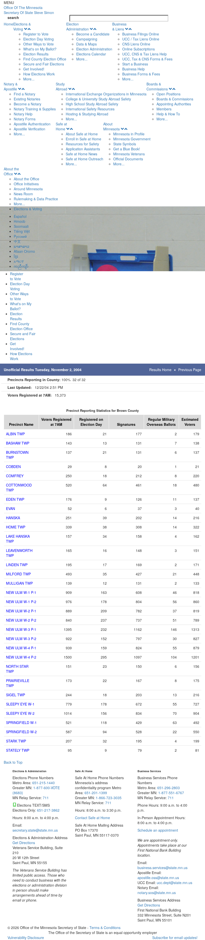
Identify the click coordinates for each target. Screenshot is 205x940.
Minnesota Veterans (129, 153)
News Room (23, 193)
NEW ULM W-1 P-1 (21, 592)
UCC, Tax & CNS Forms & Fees (147, 58)
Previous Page (189, 369)
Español (20, 216)
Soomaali (21, 226)
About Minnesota (111, 126)
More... (28, 78)
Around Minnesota (28, 188)
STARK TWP (16, 740)
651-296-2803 (168, 787)
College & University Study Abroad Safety (98, 98)
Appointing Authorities (173, 103)
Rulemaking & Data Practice (36, 198)
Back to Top (13, 762)
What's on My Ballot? (39, 48)
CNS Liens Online (136, 43)
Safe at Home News (81, 153)
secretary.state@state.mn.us (35, 830)
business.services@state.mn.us (163, 867)
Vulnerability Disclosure (26, 937)
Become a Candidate (93, 33)
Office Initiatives (26, 183)
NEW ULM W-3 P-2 (21, 638)
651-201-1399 (95, 792)
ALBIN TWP (15, 433)
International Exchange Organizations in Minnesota (106, 93)
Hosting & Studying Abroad (87, 113)
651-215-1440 (43, 782)
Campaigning (86, 38)
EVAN (10, 508)
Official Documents (128, 158)
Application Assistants (83, 148)
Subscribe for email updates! (175, 937)
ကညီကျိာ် (21, 266)
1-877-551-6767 (171, 792)
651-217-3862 (48, 810)
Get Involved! (33, 68)
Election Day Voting (38, 38)
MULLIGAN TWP (19, 583)
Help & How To (168, 113)
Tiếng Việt (22, 231)
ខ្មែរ (16, 256)
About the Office (11, 171)
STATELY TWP (17, 750)
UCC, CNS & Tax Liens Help (144, 53)
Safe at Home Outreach (84, 158)
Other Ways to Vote (38, 43)
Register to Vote (35, 33)
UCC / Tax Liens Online (140, 38)
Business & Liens (119, 26)
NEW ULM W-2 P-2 (21, 620)
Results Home (160, 369)
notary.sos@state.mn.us (157, 892)
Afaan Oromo (24, 251)
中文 (17, 241)
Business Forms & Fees (141, 73)
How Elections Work (39, 73)
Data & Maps (86, 43)
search (13, 17)
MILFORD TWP (18, 573)
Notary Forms (25, 118)
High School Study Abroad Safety (92, 103)
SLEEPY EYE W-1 (20, 704)
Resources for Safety (82, 143)
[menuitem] (39, 51)
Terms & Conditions (105, 927)
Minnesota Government (131, 138)
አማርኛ (19, 261)
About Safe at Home (82, 133)
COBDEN (13, 466)
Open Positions (168, 93)
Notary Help (23, 113)
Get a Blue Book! (126, 148)
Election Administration (77, 26)
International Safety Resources (90, 108)
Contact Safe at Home (92, 817)
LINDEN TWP (17, 564)
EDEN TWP (15, 499)
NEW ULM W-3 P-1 (21, 629)
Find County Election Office (44, 58)
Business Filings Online (140, 33)
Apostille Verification (29, 128)
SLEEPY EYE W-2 (20, 713)
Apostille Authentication (32, 123)
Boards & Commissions (157, 86)
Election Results (35, 53)
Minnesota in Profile (128, 133)
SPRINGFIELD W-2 (21, 731)
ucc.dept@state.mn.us (174, 882)
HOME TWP (15, 526)
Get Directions (23, 842)
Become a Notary (27, 103)
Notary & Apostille (11, 86)
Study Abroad (61, 86)
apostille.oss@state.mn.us (158, 877)
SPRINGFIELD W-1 (21, 722)
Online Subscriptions (138, 48)
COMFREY (15, 475)
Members (164, 108)
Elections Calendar (91, 53)
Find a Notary (24, 93)
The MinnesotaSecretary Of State (29, 10)
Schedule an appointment (158, 830)
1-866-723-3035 (109, 797)
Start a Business (135, 63)
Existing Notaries (27, 98)
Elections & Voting (22, 26)
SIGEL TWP (15, 694)
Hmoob (19, 221)
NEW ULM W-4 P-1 (21, 647)
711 (46, 797)
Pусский (20, 236)
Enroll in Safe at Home (83, 138)
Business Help (133, 68)
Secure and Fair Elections (43, 63)
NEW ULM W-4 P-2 (21, 657)
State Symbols (124, 143)
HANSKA (13, 517)
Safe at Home (61, 126)
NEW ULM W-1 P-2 (21, 601)
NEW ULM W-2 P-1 (21, 610)
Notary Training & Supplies (35, 108)
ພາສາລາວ (21, 246)
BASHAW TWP (17, 443)
